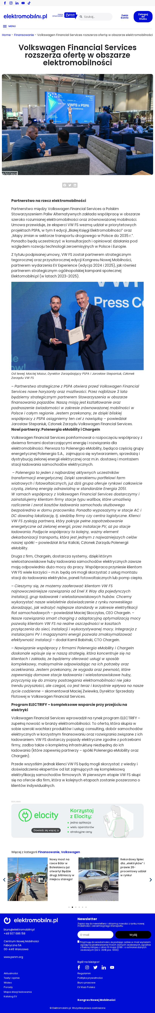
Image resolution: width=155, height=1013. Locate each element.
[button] (64, 185)
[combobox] (95, 17)
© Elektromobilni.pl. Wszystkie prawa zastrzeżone (77, 1008)
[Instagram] (87, 967)
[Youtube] (112, 967)
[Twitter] (95, 967)
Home (6, 35)
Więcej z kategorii (24, 852)
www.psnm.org (13, 957)
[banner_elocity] (77, 837)
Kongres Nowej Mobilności (96, 1000)
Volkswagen (70, 852)
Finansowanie (24, 35)
